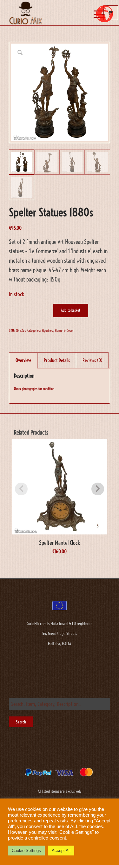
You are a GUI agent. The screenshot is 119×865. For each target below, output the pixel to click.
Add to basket (70, 310)
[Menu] (93, 13)
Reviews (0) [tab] (92, 360)
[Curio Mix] (49, 12)
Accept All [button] (61, 850)
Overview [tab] (23, 360)
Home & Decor (64, 330)
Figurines (47, 330)
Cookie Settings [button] (26, 850)
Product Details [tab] (57, 360)
